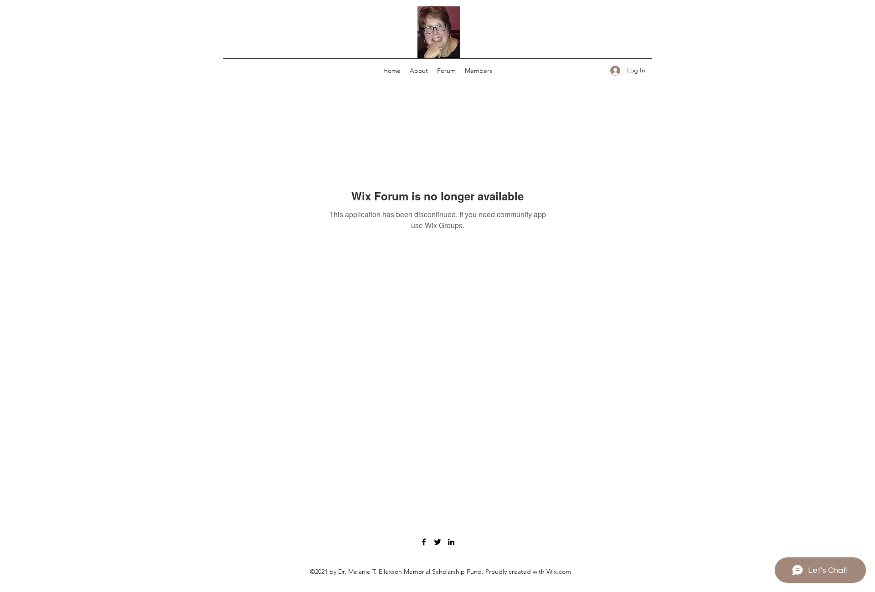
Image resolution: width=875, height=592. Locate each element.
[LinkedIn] (451, 541)
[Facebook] (423, 541)
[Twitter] (437, 541)
